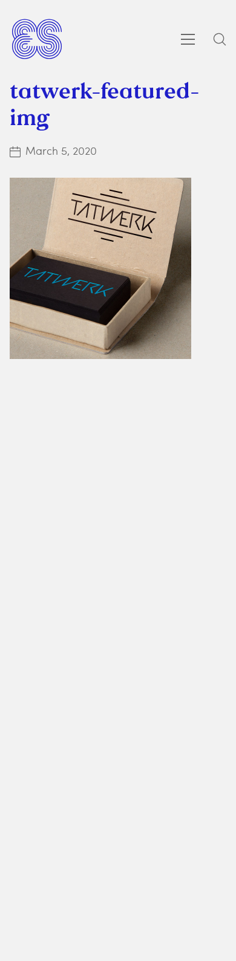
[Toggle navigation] (188, 39)
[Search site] (219, 39)
